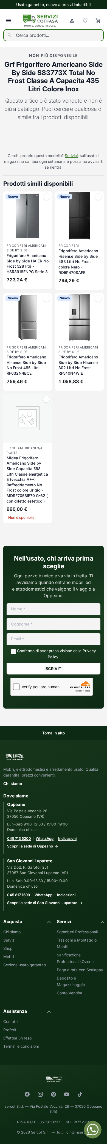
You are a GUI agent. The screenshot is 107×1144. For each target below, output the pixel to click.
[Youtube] (67, 1094)
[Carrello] (98, 20)
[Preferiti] (85, 20)
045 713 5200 (19, 838)
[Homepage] (40, 21)
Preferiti (10, 1029)
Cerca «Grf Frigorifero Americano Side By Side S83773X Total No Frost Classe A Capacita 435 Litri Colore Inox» (53, 137)
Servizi (9, 940)
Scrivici (71, 155)
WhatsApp (45, 838)
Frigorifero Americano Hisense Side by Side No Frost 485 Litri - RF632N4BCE (26, 365)
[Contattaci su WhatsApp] (93, 1129)
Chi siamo (12, 783)
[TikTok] (80, 1094)
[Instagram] (40, 1094)
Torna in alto (53, 733)
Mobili (8, 956)
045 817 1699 (18, 895)
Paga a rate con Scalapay (80, 969)
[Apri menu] (8, 20)
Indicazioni (67, 838)
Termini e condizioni (21, 1046)
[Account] (71, 20)
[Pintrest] (53, 1094)
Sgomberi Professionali (77, 931)
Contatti (10, 1021)
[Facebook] (27, 1094)
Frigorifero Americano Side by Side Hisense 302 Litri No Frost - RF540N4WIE (78, 365)
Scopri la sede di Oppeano (30, 846)
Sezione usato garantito (24, 964)
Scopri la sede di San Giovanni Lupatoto (42, 903)
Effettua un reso (17, 1038)
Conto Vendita (69, 993)
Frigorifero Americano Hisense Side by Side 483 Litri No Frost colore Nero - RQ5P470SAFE (78, 261)
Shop (8, 948)
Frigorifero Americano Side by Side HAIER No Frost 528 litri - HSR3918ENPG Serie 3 (28, 263)
